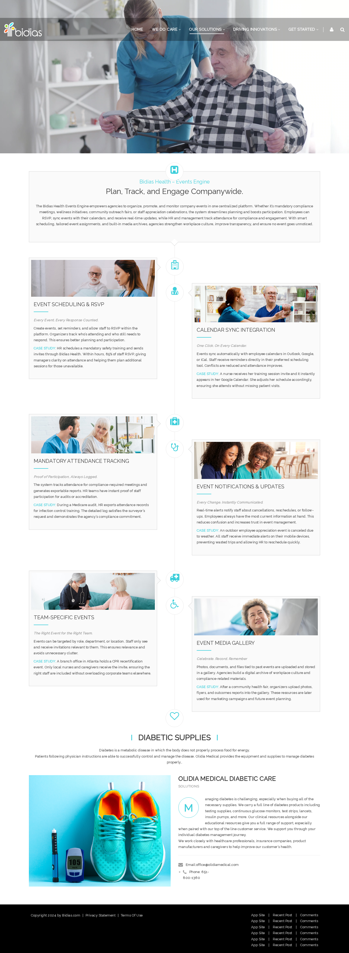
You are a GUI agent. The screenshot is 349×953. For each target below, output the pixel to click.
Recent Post (282, 915)
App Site (258, 915)
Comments (309, 915)
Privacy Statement (101, 915)
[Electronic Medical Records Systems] (23, 29)
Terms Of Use (132, 915)
